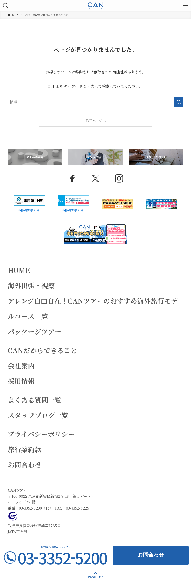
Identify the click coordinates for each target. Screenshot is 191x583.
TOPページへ (96, 120)
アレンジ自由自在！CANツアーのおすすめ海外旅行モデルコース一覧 (93, 308)
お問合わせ (24, 464)
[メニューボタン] (185, 5)
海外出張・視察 (31, 285)
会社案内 (21, 365)
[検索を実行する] (178, 102)
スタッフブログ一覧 (38, 415)
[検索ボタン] (5, 5)
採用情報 (21, 381)
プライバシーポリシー (41, 434)
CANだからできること (42, 350)
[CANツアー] (95, 5)
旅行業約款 (24, 449)
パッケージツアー (34, 331)
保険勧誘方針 (29, 210)
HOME (19, 270)
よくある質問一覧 (35, 399)
